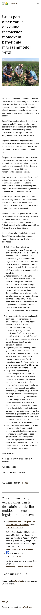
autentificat (18, 581)
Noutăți (25, 483)
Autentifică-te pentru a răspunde (19, 549)
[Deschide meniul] (38, 4)
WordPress (27, 607)
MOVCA (14, 4)
